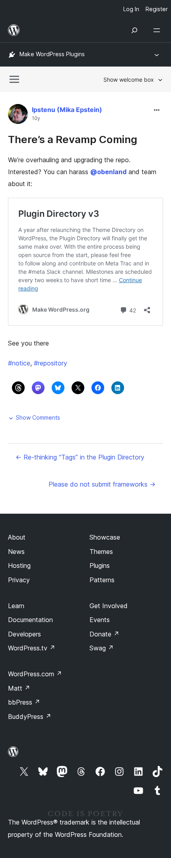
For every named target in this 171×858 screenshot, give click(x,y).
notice (19, 363)
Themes (101, 552)
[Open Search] (134, 30)
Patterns (102, 580)
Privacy (19, 580)
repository (50, 363)
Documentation (30, 620)
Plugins (99, 565)
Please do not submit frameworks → (102, 484)
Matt (19, 688)
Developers (24, 634)
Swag (101, 648)
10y (36, 118)
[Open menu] (158, 30)
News (16, 552)
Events (99, 620)
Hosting (19, 565)
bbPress (24, 702)
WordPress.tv (31, 648)
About (16, 537)
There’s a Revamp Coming (72, 139)
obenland (108, 172)
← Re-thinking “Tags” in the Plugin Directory (80, 457)
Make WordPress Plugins (52, 54)
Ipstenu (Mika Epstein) (67, 110)
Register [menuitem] (157, 9)
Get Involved (108, 606)
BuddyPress (29, 717)
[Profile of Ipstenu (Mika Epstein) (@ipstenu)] (18, 116)
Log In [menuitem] (131, 9)
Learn (16, 606)
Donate (104, 634)
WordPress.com (35, 674)
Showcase (104, 537)
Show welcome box (128, 79)
